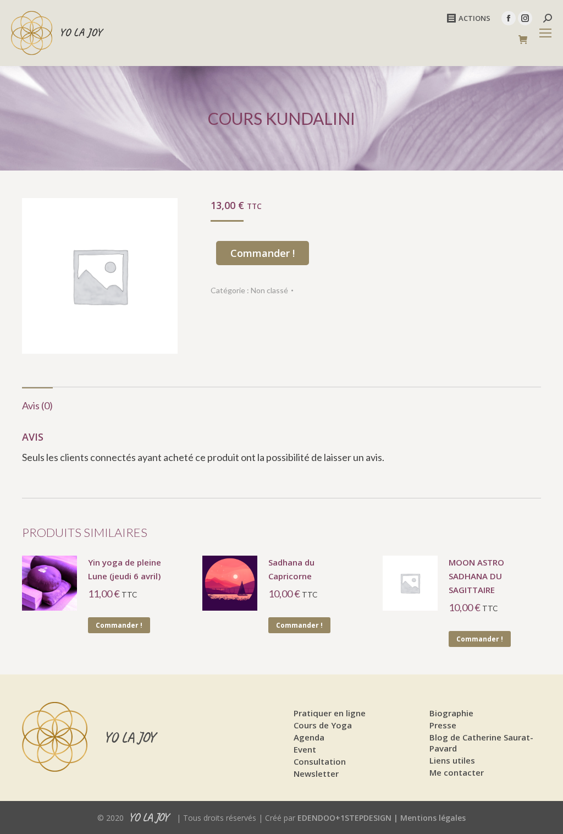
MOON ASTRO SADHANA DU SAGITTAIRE (476, 576)
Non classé (269, 290)
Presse (442, 725)
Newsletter (316, 773)
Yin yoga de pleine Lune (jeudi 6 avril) (124, 569)
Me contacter (456, 772)
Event (305, 749)
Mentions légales (433, 818)
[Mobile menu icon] (545, 33)
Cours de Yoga (323, 725)
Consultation (320, 761)
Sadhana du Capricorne (291, 569)
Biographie (451, 712)
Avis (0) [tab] (37, 405)
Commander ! (262, 253)
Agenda (309, 737)
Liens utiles (452, 760)
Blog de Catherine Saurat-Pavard (481, 743)
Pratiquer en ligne (330, 712)
